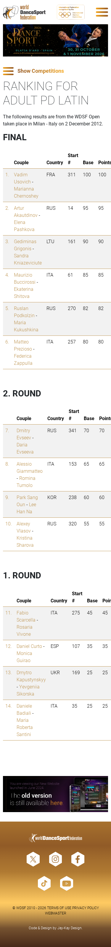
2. (7, 208)
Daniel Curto (29, 646)
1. (7, 174)
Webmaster (55, 913)
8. (7, 464)
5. (7, 308)
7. (7, 430)
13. (8, 672)
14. (8, 706)
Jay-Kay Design (69, 927)
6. (7, 341)
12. (8, 646)
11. (8, 612)
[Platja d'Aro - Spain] (55, 40)
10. (8, 523)
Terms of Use (59, 907)
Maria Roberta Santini (25, 727)
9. (7, 497)
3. (7, 241)
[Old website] (55, 794)
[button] (55, 71)
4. (7, 275)
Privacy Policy (85, 907)
